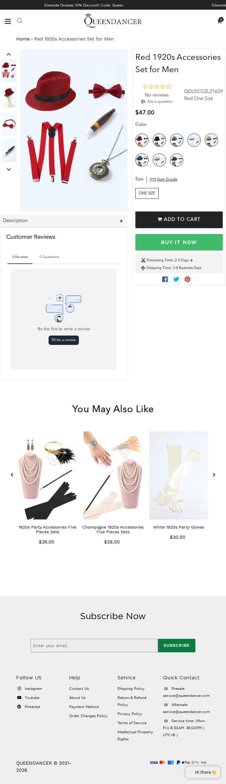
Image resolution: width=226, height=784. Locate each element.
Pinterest (32, 707)
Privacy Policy (129, 714)
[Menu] (10, 21)
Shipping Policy (130, 688)
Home (23, 39)
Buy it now (179, 242)
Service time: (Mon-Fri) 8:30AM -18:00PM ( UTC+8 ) (184, 728)
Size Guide (167, 179)
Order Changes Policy (88, 716)
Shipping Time (159, 268)
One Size (147, 193)
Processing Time (160, 260)
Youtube (31, 698)
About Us (77, 698)
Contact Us (79, 688)
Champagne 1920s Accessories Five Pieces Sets (113, 529)
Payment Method (84, 707)
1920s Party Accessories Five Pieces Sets (47, 529)
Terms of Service (132, 723)
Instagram (33, 688)
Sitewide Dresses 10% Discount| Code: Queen (83, 5)
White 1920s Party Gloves (178, 527)
